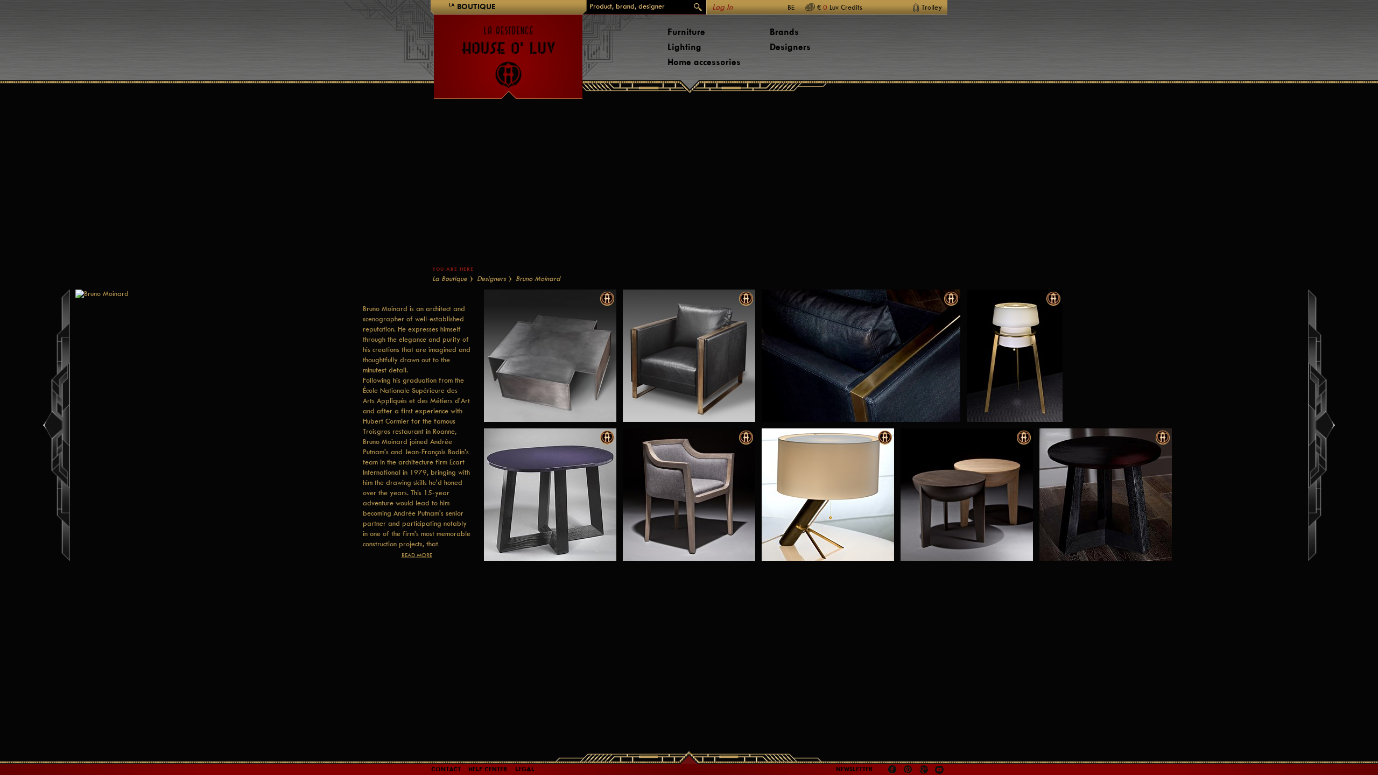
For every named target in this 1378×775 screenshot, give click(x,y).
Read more (417, 555)
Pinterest (908, 769)
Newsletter (854, 769)
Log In (722, 7)
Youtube (939, 769)
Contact (446, 769)
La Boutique (449, 278)
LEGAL (525, 769)
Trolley (932, 7)
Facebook (892, 769)
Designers (790, 47)
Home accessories (704, 62)
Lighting (684, 47)
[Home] (508, 52)
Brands (784, 32)
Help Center (488, 769)
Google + (925, 770)
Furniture (686, 32)
